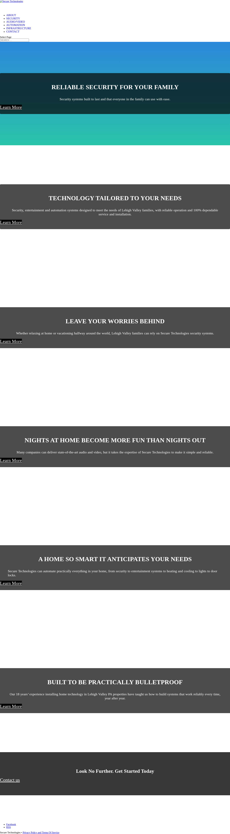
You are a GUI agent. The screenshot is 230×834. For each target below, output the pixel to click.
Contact (12, 31)
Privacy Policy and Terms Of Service (41, 832)
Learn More (11, 107)
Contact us (10, 779)
